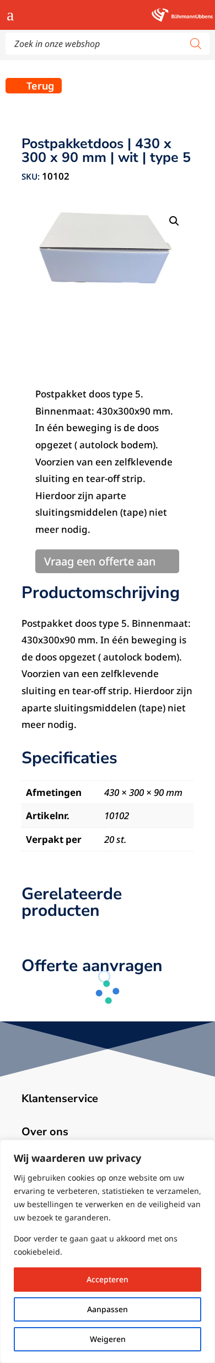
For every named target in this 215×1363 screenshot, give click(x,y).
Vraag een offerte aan (100, 561)
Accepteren (107, 1279)
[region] (107, 1251)
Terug (40, 85)
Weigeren (108, 1339)
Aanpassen (107, 1309)
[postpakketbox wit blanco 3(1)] (108, 266)
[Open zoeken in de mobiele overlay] (107, 44)
